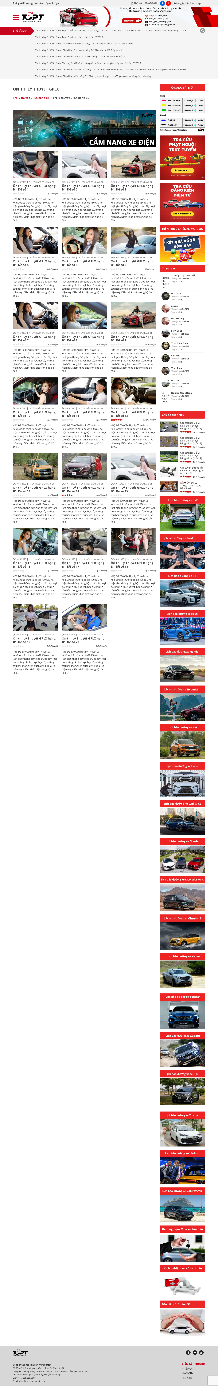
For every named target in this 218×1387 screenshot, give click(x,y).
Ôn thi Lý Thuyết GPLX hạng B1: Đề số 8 (83, 338)
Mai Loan (176, 293)
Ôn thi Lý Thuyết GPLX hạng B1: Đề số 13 (34, 489)
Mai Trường (177, 318)
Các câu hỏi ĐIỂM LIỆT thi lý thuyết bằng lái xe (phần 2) (191, 440)
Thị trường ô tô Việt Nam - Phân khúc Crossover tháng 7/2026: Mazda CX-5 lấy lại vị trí (79, 50)
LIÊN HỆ (187, 1378)
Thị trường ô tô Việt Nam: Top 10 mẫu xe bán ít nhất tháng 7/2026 (69, 36)
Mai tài (175, 380)
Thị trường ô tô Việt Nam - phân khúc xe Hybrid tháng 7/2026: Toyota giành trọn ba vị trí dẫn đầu (84, 43)
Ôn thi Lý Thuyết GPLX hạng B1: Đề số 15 (132, 489)
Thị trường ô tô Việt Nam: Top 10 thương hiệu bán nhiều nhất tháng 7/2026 (148, 30)
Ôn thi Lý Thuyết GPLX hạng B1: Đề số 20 (83, 640)
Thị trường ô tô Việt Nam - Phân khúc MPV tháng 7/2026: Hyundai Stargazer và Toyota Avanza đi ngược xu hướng (93, 76)
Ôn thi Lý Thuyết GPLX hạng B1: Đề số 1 (34, 187)
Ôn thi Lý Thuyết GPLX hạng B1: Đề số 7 (34, 338)
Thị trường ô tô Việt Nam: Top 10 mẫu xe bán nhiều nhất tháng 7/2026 (71, 30)
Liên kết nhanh (193, 1363)
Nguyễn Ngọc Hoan (181, 392)
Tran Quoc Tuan (179, 343)
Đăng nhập (195, 3)
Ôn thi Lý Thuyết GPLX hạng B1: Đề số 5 (83, 263)
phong (174, 306)
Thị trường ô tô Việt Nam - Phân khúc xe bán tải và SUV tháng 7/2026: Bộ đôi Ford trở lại (80, 56)
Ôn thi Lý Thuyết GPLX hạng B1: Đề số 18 (132, 565)
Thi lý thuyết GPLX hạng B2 (71, 97)
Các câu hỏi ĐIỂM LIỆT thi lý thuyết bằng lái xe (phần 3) (191, 425)
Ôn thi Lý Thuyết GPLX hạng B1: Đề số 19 (34, 640)
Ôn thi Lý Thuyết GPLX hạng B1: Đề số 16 (34, 565)
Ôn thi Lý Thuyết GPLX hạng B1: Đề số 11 (83, 414)
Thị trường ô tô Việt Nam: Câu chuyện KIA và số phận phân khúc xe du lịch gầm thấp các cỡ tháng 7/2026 (88, 63)
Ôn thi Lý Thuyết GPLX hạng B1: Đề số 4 (34, 263)
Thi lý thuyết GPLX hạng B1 (31, 97)
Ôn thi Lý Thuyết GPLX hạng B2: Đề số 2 (190, 485)
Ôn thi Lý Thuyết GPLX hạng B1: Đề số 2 (83, 187)
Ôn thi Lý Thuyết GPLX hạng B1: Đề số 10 (34, 414)
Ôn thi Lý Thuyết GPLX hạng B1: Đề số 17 (83, 565)
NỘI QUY (188, 1373)
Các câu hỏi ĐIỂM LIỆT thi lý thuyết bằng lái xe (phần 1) (191, 455)
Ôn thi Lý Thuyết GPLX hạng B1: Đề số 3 (132, 187)
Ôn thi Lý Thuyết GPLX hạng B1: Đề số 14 (83, 489)
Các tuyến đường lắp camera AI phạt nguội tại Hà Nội (192, 470)
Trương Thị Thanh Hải (183, 275)
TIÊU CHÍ (188, 1368)
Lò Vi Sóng (176, 330)
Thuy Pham (177, 368)
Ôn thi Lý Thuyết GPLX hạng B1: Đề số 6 (132, 263)
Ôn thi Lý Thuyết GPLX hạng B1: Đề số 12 (132, 414)
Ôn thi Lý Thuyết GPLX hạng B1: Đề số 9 (132, 338)
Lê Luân (175, 355)
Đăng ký (180, 3)
